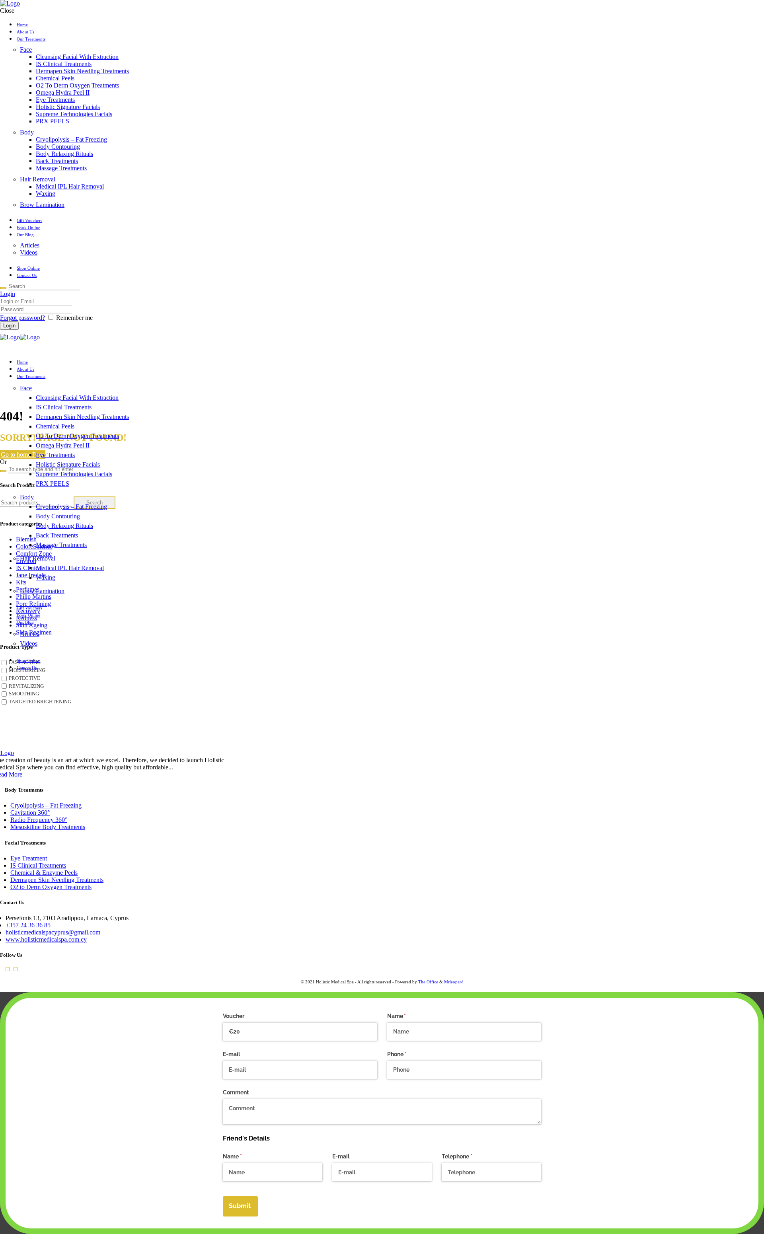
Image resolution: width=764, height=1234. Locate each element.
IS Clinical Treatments (38, 865)
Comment (236, 1092)
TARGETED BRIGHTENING (40, 702)
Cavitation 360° (30, 812)
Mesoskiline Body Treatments (47, 826)
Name (408, 1016)
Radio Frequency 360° (38, 819)
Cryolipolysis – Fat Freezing (46, 805)
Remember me (74, 317)
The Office (428, 981)
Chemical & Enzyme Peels (44, 872)
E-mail (231, 1054)
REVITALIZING (26, 686)
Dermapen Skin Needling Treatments (56, 879)
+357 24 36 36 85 (28, 925)
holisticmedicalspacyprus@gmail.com (53, 932)
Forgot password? (22, 317)
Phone (408, 1054)
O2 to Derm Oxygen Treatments (51, 887)
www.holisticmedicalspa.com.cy (46, 939)
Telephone (468, 1156)
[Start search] (3, 288)
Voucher (233, 1016)
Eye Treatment (28, 858)
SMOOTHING (24, 694)
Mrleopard (454, 981)
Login (7, 293)
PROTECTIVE (24, 678)
